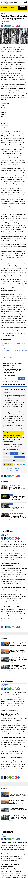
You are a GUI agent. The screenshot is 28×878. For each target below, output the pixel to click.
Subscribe (21, 378)
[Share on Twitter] (5, 26)
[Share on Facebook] (2, 26)
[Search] (24, 2)
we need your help (18, 429)
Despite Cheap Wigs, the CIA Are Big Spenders (14, 17)
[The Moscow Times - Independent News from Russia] (10, 2)
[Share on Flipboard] (16, 26)
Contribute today (22, 7)
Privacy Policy (15, 381)
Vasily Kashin (5, 21)
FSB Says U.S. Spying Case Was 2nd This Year (14, 350)
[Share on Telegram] (7, 26)
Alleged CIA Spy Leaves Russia (10, 348)
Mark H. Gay (5, 534)
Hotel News (7, 531)
